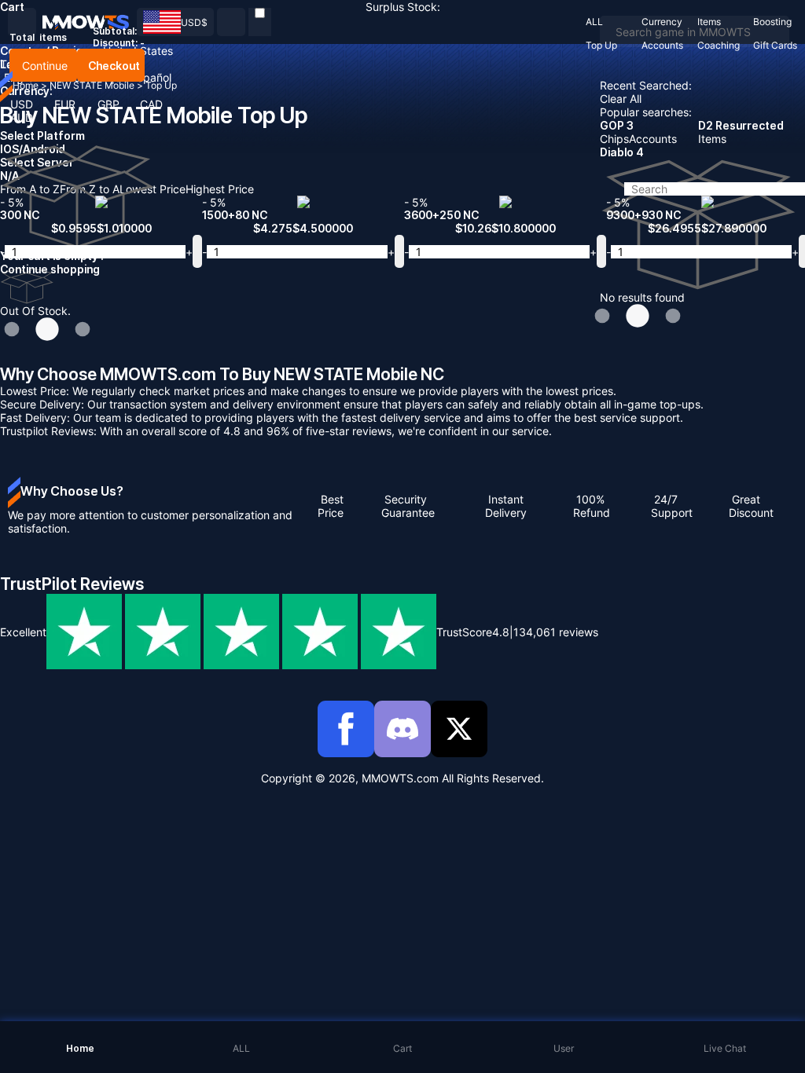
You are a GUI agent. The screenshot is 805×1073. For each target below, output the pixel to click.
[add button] (197, 251)
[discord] (402, 729)
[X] (459, 729)
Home (26, 85)
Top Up (161, 85)
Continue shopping (50, 269)
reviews (555, 632)
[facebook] (346, 729)
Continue (43, 65)
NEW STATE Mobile (93, 85)
